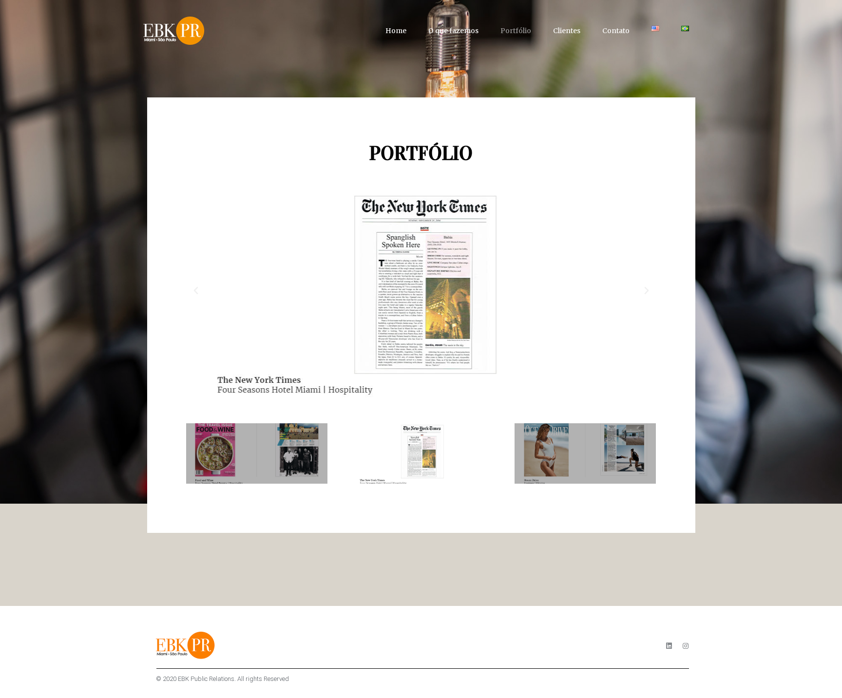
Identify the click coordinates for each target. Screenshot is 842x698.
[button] (196, 291)
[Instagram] (685, 645)
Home (395, 30)
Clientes (566, 30)
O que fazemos (453, 30)
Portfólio (515, 30)
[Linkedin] (669, 645)
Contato (616, 30)
